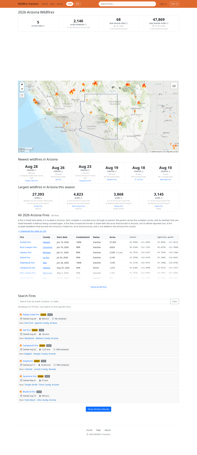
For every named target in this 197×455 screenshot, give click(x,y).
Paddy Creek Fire (31, 181)
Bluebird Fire (112, 179)
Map (52, 3)
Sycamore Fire (29, 376)
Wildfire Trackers (28, 3)
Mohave (47, 252)
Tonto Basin (30, 400)
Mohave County (43, 338)
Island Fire (159, 206)
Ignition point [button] (165, 237)
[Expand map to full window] (21, 95)
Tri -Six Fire (139, 179)
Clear (174, 301)
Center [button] (133, 237)
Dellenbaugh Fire (28, 283)
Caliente (28, 369)
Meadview (29, 338)
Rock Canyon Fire (78, 206)
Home (45, 3)
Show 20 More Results (98, 409)
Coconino (47, 247)
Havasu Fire (118, 206)
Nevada (52, 369)
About (60, 3)
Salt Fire (58, 179)
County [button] (46, 237)
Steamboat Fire (27, 262)
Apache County (42, 323)
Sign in (163, 3)
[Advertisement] (98, 56)
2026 (70, 3)
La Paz (46, 257)
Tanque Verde (31, 384)
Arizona (53, 323)
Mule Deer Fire (165, 179)
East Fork (29, 323)
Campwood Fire (85, 181)
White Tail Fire (27, 278)
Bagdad (28, 353)
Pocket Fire (38, 206)
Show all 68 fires (99, 287)
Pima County (45, 384)
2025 (77, 3)
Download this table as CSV (33, 231)
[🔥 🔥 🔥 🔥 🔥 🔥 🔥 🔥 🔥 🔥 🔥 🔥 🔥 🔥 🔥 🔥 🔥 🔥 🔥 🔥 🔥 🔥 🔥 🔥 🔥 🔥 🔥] (98, 117)
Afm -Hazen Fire (27, 273)
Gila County (42, 400)
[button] (38, 23)
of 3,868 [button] (119, 252)
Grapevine (28, 361)
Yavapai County (40, 353)
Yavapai (46, 242)
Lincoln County (41, 369)
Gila (45, 262)
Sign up (174, 3)
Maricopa (47, 273)
